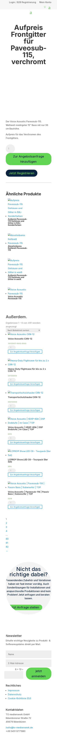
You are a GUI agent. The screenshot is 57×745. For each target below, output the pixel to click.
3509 (10, 499)
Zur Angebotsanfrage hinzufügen (28, 159)
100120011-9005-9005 (17, 343)
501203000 (12, 376)
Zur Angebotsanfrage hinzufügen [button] (25, 352)
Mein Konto (45, 2)
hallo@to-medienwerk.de (19, 727)
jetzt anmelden (38, 673)
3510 (10, 434)
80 (7, 539)
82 (7, 546)
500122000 (12, 402)
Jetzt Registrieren (21, 173)
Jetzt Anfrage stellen (24, 607)
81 (7, 542)
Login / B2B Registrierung (22, 2)
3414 (9, 466)
